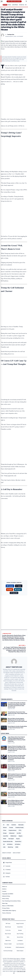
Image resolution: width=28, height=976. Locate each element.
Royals (18, 838)
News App (4, 903)
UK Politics (9, 844)
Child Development (20, 947)
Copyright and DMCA (7, 893)
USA (4, 847)
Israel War (5, 836)
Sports (5, 4)
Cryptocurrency (12, 830)
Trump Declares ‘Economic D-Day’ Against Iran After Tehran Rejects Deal (17, 712)
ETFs (20, 830)
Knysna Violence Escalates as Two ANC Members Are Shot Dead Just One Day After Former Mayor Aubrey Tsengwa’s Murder (17, 748)
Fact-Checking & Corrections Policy (11, 901)
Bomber (20, 930)
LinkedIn (19, 589)
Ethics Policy (5, 898)
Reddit (10, 589)
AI (3, 824)
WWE (16, 847)
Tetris (8, 937)
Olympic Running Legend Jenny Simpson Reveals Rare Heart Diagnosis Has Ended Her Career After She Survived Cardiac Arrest (16, 785)
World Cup (10, 847)
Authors (4, 889)
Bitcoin (5, 827)
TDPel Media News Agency (14, 1)
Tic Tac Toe (7, 930)
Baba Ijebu (21, 824)
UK (4, 844)
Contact (4, 891)
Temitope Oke (10, 34)
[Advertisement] (14, 92)
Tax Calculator (8, 947)
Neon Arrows (8, 933)
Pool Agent (11, 838)
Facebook (10, 585)
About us (4, 886)
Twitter (19, 585)
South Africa (18, 841)
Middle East (13, 836)
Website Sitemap (6, 852)
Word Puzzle (8, 926)
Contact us (21, 4)
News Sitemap (16, 852)
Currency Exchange (8, 950)
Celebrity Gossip (19, 827)
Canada (11, 827)
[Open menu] (2, 1)
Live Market (20, 940)
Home (9, 4)
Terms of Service (6, 913)
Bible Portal (8, 940)
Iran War (19, 833)
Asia (8, 824)
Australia (13, 824)
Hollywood (11, 833)
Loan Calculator (20, 943)
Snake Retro (20, 926)
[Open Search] (26, 1)
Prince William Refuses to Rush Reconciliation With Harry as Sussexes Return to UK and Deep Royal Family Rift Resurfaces (16, 802)
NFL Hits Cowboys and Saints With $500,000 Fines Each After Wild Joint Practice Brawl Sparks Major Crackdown (16, 757)
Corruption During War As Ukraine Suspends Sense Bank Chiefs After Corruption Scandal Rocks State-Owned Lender (16, 705)
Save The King (20, 933)
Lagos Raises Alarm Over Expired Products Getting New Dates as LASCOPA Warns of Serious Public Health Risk (16, 739)
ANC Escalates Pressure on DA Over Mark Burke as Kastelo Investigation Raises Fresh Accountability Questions (17, 776)
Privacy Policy (5, 908)
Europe (5, 833)
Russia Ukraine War (8, 841)
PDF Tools (8, 923)
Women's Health (8, 943)
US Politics (17, 844)
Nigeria (20, 836)
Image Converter (20, 923)
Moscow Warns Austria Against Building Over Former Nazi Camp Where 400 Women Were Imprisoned (17, 720)
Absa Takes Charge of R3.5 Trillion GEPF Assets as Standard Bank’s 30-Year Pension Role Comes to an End (17, 794)
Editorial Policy (6, 896)
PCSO (4, 838)
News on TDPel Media (7, 905)
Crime (4, 830)
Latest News (15, 4)
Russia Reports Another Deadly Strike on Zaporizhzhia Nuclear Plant (17, 727)
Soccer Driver (20, 937)
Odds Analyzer (20, 950)
